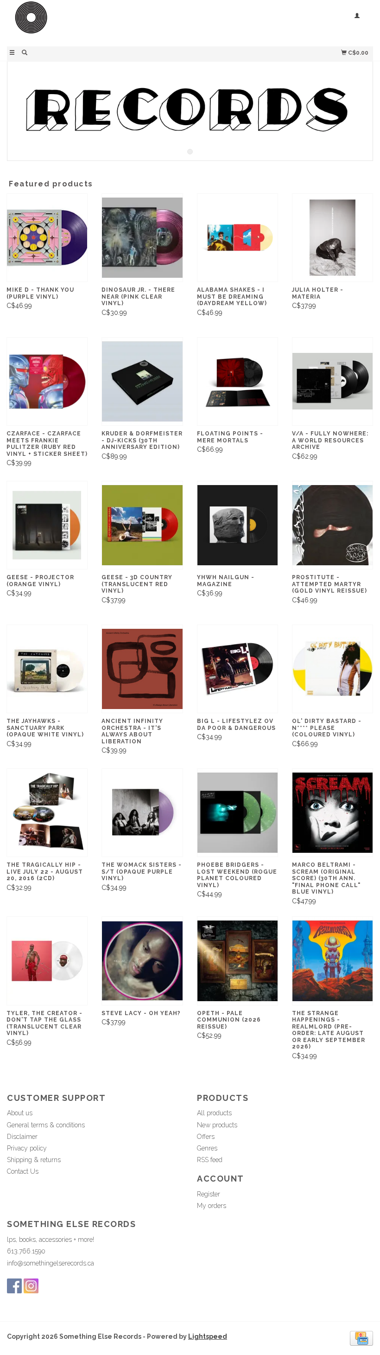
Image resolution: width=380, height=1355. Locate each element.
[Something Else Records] (98, 22)
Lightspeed (207, 1336)
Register (208, 1194)
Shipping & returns (34, 1159)
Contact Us (22, 1171)
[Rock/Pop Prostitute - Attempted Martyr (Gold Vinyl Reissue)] (332, 525)
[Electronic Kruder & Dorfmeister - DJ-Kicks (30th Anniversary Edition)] (142, 381)
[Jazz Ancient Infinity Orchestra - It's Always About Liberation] (142, 669)
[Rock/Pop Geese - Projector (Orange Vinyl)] (47, 525)
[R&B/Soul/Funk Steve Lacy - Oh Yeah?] (142, 960)
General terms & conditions (46, 1125)
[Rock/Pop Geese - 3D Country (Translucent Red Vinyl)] (142, 525)
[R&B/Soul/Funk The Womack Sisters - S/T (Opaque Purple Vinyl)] (142, 812)
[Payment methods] (361, 1337)
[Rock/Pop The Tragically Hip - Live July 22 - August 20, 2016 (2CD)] (47, 812)
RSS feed (209, 1159)
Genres (207, 1148)
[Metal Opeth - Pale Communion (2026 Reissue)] (237, 960)
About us (19, 1113)
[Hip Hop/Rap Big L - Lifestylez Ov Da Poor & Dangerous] (237, 669)
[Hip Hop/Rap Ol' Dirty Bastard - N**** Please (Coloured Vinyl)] (332, 669)
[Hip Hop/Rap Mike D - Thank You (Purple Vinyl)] (47, 237)
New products (217, 1125)
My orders (211, 1205)
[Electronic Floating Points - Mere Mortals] (237, 381)
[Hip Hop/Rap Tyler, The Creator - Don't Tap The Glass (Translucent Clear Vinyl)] (47, 960)
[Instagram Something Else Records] (31, 1285)
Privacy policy (27, 1148)
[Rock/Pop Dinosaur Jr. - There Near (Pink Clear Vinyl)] (142, 237)
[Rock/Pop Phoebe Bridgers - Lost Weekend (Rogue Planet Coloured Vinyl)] (237, 812)
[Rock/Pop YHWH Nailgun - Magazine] (237, 525)
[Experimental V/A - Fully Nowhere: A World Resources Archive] (332, 381)
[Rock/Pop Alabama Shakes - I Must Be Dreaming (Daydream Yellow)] (237, 237)
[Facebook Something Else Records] (14, 1285)
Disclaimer (22, 1136)
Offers (206, 1136)
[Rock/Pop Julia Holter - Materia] (332, 237)
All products (214, 1113)
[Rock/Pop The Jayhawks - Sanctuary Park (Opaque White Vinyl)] (47, 669)
